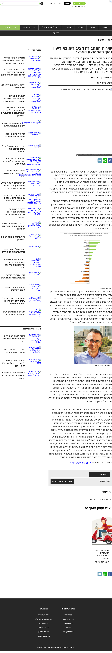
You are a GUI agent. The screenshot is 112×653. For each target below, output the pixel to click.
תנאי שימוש (68, 615)
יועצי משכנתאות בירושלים (43, 619)
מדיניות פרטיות (68, 619)
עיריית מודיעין (43, 623)
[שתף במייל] (100, 160)
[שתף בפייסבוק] (41, 3)
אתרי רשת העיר (43, 615)
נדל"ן (80, 27)
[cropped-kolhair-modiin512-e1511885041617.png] (100, 11)
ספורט (68, 27)
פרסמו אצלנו (79, 3)
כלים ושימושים (68, 609)
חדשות (105, 27)
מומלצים (44, 609)
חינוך (92, 27)
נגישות (68, 627)
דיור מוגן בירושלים (44, 636)
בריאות (56, 33)
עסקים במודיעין (44, 627)
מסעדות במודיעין (43, 632)
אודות (67, 3)
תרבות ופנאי (29, 27)
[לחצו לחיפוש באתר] (3, 3)
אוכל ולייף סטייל (50, 27)
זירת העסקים (10, 27)
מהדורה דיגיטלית (78, 6)
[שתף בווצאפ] (105, 160)
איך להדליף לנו (55, 3)
